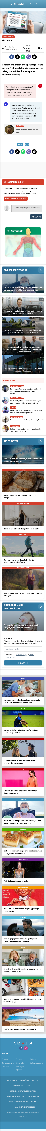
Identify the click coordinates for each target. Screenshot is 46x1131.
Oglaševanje (12, 1080)
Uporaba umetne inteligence (23, 1107)
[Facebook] (42, 4)
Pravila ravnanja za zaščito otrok (23, 1102)
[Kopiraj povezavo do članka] (34, 56)
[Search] (31, 4)
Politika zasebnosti (15, 1096)
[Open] (3, 4)
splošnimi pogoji (21, 655)
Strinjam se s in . (20, 656)
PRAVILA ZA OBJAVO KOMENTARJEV (15, 198)
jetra (19, 144)
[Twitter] (17, 56)
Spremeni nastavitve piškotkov (23, 1091)
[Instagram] (37, 4)
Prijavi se (36, 217)
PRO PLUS (35, 1080)
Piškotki (29, 1086)
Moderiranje (18, 1086)
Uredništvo (24, 1080)
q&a (27, 144)
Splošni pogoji (33, 1096)
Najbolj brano (9, 380)
